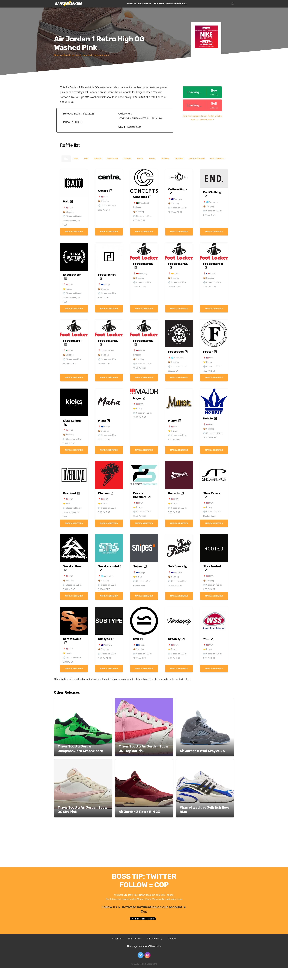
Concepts (140, 197)
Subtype (104, 639)
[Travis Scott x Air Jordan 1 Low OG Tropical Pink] (144, 700)
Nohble (208, 418)
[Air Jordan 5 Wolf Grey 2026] (205, 700)
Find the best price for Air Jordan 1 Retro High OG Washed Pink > (202, 118)
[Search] (232, 3)
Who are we (134, 938)
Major (137, 398)
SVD (136, 639)
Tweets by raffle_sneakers (130, 927)
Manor (172, 420)
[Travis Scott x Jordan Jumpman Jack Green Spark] (83, 700)
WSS (206, 639)
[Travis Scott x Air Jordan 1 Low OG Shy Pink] (83, 761)
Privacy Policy (154, 938)
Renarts (174, 493)
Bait (66, 201)
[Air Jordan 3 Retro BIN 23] (144, 761)
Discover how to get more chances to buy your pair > (82, 55)
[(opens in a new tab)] (74, 171)
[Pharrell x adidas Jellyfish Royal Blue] (205, 761)
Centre (103, 190)
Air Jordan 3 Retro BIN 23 (139, 812)
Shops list (117, 938)
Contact (172, 938)
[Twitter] (141, 955)
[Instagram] (147, 955)
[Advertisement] (144, 845)
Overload (69, 493)
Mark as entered (74, 232)
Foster (208, 351)
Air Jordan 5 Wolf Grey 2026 (202, 751)
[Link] (68, 3)
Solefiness (175, 566)
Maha (102, 420)
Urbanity (174, 639)
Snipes (138, 566)
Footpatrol (175, 351)
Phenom (104, 493)
